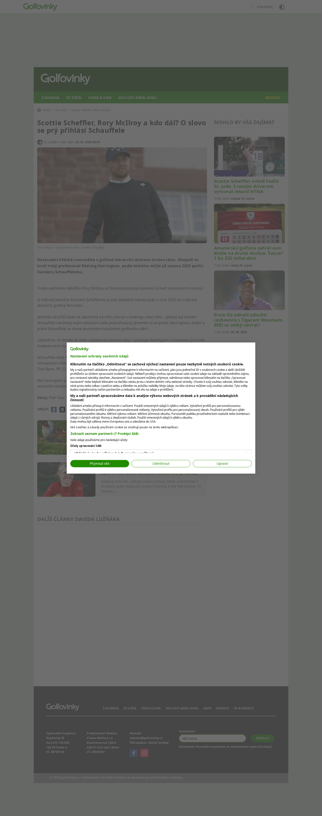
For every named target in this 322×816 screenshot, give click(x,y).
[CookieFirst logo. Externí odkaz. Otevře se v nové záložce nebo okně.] (79, 349)
